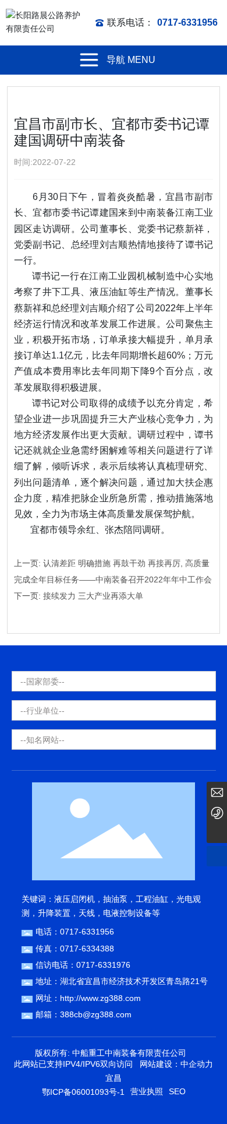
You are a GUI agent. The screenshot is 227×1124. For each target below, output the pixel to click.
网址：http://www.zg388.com (88, 998)
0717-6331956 (187, 22)
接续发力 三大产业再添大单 (93, 595)
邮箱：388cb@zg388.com (84, 1014)
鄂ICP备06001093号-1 (83, 1092)
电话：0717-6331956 (75, 931)
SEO (177, 1091)
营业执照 (146, 1091)
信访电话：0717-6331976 (83, 965)
